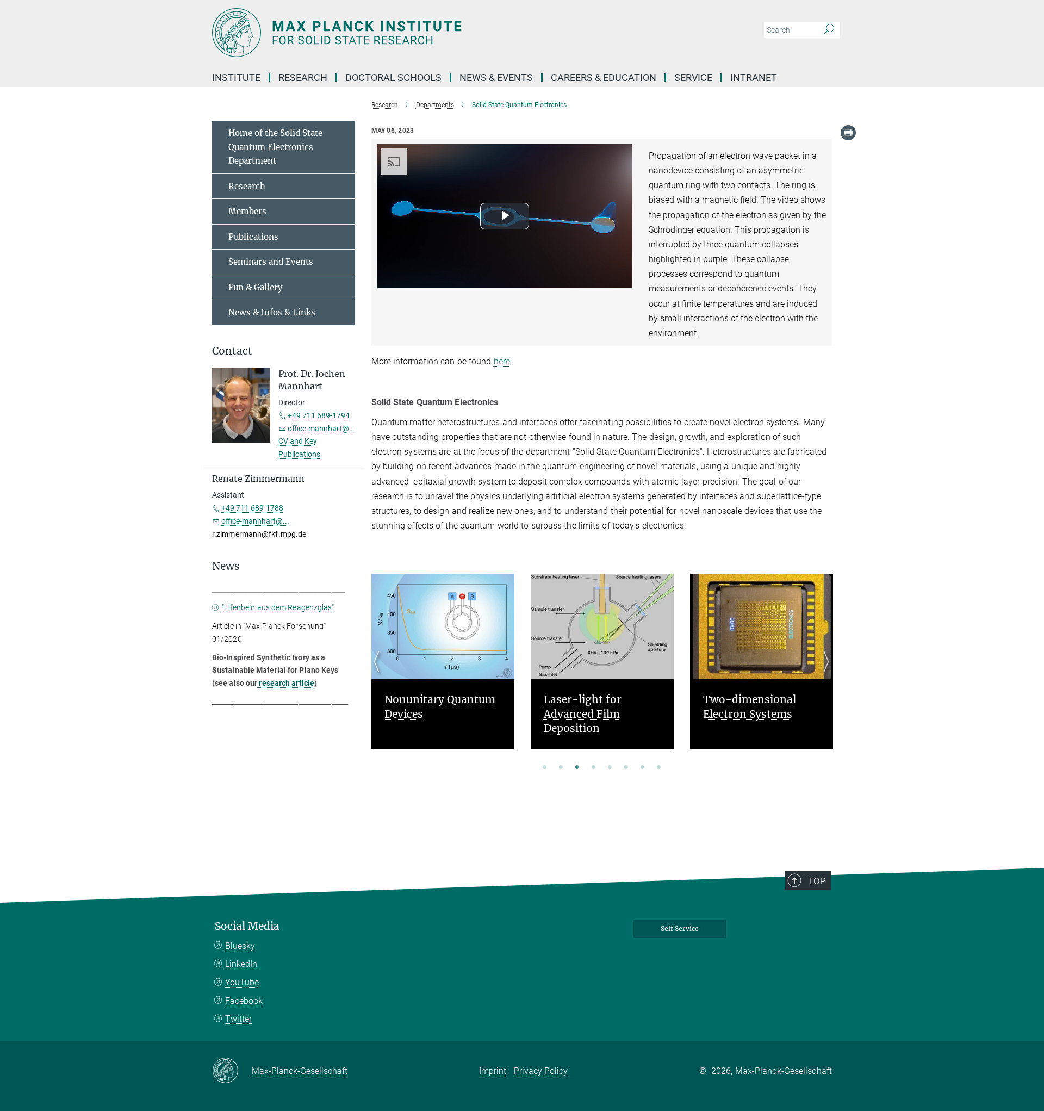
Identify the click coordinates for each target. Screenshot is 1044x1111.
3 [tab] (576, 767)
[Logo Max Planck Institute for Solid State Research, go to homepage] (416, 32)
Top (816, 881)
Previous (379, 674)
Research (246, 186)
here (502, 361)
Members (247, 211)
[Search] (829, 30)
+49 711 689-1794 (319, 415)
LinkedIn (241, 964)
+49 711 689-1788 (252, 508)
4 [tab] (593, 767)
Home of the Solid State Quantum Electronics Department (275, 147)
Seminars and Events (270, 262)
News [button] (226, 566)
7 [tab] (642, 767)
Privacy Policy (541, 1071)
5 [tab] (609, 767)
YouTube (242, 982)
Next (823, 674)
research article (285, 683)
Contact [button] (232, 351)
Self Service (680, 928)
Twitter (238, 1019)
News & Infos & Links (271, 312)
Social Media (247, 926)
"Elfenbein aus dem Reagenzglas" (278, 607)
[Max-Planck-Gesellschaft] (232, 1071)
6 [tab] (625, 767)
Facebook (244, 1001)
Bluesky (240, 946)
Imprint (492, 1071)
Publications (253, 237)
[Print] (848, 133)
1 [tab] (544, 767)
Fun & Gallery (255, 287)
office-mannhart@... (322, 428)
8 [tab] (658, 767)
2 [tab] (560, 767)
